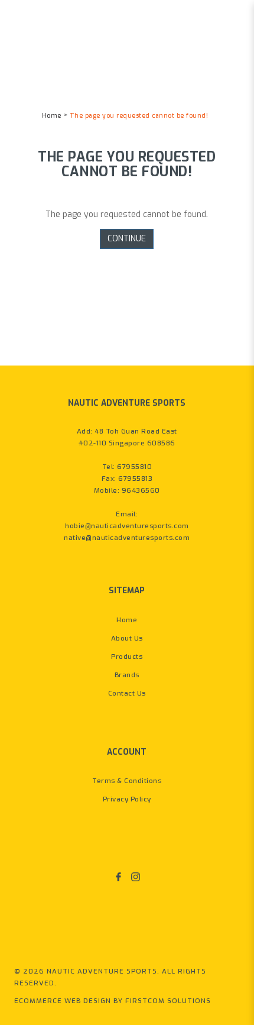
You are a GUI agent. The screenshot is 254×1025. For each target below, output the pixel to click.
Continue (127, 238)
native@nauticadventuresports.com (127, 537)
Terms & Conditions (126, 781)
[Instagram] (135, 877)
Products (126, 656)
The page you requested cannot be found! (139, 115)
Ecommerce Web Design (62, 1001)
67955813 (135, 478)
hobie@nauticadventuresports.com (127, 526)
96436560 (141, 490)
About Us (127, 638)
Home (51, 115)
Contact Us (127, 693)
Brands (127, 675)
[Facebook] (118, 877)
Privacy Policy (127, 799)
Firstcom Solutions (168, 1001)
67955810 (134, 467)
